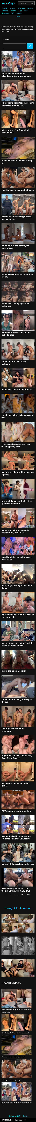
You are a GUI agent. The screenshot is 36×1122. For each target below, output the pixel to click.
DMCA (25, 1116)
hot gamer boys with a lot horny (17, 389)
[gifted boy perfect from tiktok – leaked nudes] (17, 1023)
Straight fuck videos (18, 908)
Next (28, 895)
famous (12, 8)
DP (13, 13)
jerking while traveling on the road (18, 864)
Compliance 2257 (14, 1116)
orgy (20, 10)
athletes (30, 8)
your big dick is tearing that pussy (18, 190)
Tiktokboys (21, 8)
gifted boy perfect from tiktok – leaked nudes (16, 1033)
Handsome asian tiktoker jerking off (13, 1057)
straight (19, 13)
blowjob (13, 10)
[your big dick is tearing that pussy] (17, 1069)
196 (22, 895)
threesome (5, 13)
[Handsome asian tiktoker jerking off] (17, 1045)
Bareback (5, 10)
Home (18, 16)
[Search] (32, 3)
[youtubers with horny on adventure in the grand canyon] (17, 1091)
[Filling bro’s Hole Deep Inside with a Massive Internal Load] (17, 998)
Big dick (4, 8)
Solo (25, 10)
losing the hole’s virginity (14, 671)
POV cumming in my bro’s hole (16, 811)
